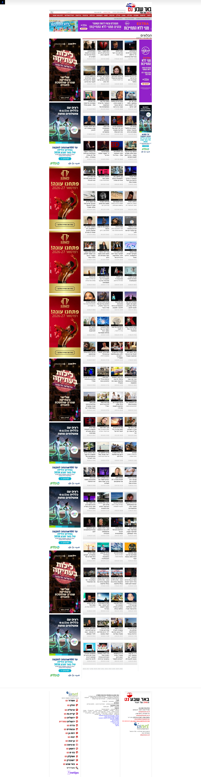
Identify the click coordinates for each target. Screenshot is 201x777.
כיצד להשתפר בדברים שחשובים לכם (89, 529)
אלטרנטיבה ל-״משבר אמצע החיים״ (103, 153)
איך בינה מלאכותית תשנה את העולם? (89, 479)
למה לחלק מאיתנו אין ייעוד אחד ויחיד (117, 53)
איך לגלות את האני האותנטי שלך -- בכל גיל (118, 153)
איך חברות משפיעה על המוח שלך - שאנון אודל (89, 103)
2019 (95, 669)
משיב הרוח (119, 227)
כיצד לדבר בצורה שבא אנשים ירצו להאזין (89, 128)
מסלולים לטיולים (114, 719)
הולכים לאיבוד (118, 503)
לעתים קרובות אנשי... (131, 406)
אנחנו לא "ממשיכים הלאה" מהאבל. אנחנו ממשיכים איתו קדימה (131, 130)
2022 (106, 669)
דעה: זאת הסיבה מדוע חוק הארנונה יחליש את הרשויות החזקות (103, 506)
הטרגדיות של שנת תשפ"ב (98, 699)
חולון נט (117, 724)
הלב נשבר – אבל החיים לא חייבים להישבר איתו (103, 53)
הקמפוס (99, 15)
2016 (84, 669)
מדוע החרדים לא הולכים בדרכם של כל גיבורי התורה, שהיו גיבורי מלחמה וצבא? (103, 305)
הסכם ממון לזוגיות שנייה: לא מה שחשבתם (117, 479)
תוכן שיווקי (106, 706)
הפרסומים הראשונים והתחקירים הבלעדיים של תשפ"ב (104, 697)
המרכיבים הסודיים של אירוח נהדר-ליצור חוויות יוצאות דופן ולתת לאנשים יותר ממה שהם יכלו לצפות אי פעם (131, 583)
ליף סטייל (104, 701)
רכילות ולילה (99, 710)
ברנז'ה (98, 713)
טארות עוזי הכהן (129, 18)
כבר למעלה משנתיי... (117, 80)
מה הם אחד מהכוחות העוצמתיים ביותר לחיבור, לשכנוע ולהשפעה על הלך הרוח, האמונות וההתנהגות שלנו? (117, 307)
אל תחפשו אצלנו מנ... (89, 607)
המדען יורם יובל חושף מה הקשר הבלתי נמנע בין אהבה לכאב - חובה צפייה (131, 305)
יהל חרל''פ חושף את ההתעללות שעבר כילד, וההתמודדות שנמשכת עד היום (131, 506)
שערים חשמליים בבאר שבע (111, 717)
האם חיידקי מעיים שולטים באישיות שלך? (89, 379)
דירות (90, 711)
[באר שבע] (139, 13)
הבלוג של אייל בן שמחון (143, 18)
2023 (110, 669)
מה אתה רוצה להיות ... (103, 456)
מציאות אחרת (90, 302)
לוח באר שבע (58, 15)
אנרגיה (134, 452)
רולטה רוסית (132, 201)
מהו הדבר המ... (105, 205)
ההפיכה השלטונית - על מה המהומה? (90, 580)
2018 (91, 669)
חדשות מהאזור (105, 709)
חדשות (142, 15)
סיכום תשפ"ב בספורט (113, 696)
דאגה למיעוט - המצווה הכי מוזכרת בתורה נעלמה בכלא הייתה (118, 606)
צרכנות (85, 15)
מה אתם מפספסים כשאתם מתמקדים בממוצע (106, 130)
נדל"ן (118, 15)
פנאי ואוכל (104, 713)
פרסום (117, 725)
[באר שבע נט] (138, 703)
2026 (121, 669)
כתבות (117, 701)
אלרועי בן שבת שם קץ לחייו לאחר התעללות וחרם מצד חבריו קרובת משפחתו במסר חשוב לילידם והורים (131, 608)
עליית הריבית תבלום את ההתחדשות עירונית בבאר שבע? (132, 632)
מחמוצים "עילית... (104, 356)
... (122, 56)
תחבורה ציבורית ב (108, 714)
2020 (99, 669)
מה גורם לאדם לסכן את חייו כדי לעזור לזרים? (117, 429)
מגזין (123, 15)
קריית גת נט (116, 723)
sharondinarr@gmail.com (142, 719)
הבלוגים (139, 38)
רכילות (92, 15)
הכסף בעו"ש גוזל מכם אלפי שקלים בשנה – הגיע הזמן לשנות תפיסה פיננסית (131, 155)
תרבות (112, 15)
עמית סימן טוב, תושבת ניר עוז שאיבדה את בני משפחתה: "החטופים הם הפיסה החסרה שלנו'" (104, 282)
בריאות (78, 15)
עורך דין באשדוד (114, 722)
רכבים (85, 711)
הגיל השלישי (69, 15)
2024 (113, 669)
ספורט (136, 15)
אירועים (117, 713)
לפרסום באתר (97, 12)
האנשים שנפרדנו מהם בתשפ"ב (97, 696)
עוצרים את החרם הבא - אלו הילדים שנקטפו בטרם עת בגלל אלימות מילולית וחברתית (117, 581)
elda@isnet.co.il (145, 735)
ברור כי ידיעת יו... (118, 331)
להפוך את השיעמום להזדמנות (92, 329)
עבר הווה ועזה (104, 427)
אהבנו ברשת (115, 711)
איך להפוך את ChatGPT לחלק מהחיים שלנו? (117, 178)
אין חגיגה (92, 277)
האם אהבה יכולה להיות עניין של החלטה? (131, 329)
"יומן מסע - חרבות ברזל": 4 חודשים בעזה (104, 379)
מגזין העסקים (115, 705)
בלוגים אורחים (118, 18)
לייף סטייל (91, 710)
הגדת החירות (118, 553)
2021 (102, 669)
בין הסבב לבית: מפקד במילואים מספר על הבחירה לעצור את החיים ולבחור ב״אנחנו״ (89, 79)
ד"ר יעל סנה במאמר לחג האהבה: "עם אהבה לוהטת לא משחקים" (131, 657)
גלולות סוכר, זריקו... (104, 230)
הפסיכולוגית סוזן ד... (104, 180)
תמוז (106, 15)
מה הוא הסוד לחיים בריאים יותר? (104, 404)
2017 (88, 669)
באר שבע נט (147, 38)
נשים (85, 710)
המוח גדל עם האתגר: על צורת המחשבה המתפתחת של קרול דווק (103, 105)
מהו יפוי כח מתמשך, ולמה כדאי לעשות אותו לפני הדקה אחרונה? (131, 105)
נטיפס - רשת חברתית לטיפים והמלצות (109, 715)
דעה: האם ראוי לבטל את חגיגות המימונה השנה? (131, 354)
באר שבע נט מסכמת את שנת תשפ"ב (107, 695)
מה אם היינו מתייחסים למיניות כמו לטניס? (89, 178)
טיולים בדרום (115, 720)
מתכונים (111, 701)
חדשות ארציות (115, 709)
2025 (117, 669)
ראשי (149, 15)
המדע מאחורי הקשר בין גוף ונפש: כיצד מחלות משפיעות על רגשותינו (103, 330)
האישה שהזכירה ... (90, 356)
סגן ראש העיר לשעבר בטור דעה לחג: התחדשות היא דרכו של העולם (117, 255)
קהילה (129, 15)
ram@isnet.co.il (144, 711)
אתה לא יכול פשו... (118, 280)
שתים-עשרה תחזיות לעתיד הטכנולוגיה (132, 278)
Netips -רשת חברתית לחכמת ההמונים (109, 718)
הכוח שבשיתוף (118, 201)
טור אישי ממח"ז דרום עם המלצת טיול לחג (117, 454)
